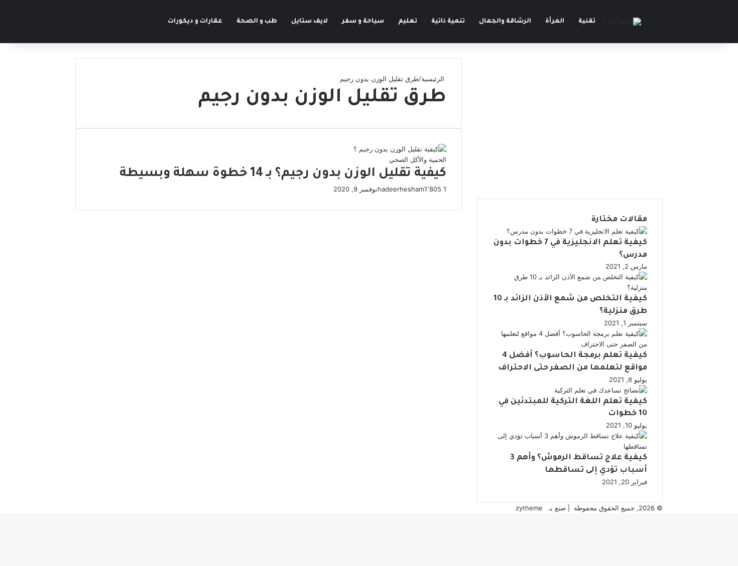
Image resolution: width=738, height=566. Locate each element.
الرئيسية (433, 79)
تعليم (407, 21)
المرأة (554, 21)
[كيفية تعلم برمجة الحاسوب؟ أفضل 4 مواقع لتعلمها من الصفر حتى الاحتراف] (570, 344)
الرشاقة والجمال (505, 21)
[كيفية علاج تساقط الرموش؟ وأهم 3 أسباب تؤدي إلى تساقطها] (570, 446)
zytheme (529, 508)
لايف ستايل (309, 21)
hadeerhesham (401, 189)
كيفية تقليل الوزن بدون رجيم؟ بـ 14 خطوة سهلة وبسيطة (282, 174)
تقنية (586, 21)
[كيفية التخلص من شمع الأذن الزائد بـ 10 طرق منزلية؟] (570, 287)
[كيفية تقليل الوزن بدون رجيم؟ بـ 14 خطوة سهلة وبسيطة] (399, 149)
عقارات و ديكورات (195, 21)
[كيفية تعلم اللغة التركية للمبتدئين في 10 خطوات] (600, 390)
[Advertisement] (570, 128)
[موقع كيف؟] (621, 22)
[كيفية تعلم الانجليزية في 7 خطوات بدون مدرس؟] (577, 231)
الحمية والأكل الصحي (417, 159)
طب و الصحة (256, 21)
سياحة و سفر (363, 21)
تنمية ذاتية (448, 21)
